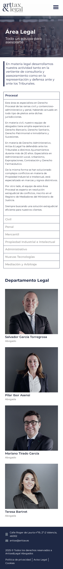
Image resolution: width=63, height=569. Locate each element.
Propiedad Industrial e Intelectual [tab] (30, 242)
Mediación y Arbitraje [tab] (21, 264)
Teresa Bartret (16, 512)
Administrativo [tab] (16, 249)
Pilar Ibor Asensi (17, 395)
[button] (56, 7)
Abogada (10, 399)
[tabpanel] (31, 157)
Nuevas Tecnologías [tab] (20, 256)
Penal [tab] (9, 227)
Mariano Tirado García (22, 453)
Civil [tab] (8, 219)
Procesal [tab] (11, 95)
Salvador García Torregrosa (26, 337)
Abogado (10, 341)
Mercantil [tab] (12, 234)
